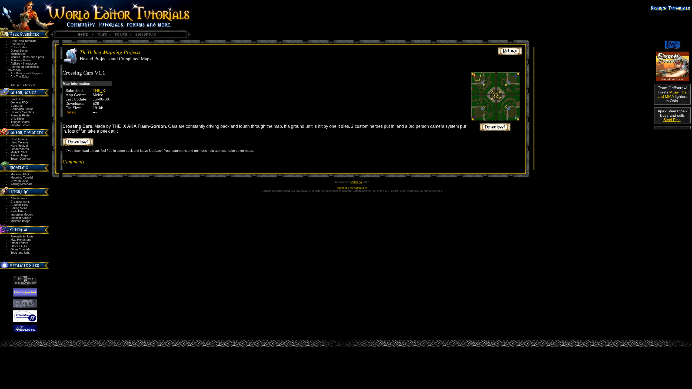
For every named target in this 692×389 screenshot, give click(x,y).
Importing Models (22, 214)
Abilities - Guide (21, 60)
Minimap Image (20, 221)
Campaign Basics (22, 108)
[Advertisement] (672, 149)
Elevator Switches (22, 112)
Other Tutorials (20, 249)
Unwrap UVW (19, 180)
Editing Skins (19, 208)
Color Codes (19, 47)
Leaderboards (20, 148)
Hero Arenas (19, 139)
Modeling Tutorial (22, 177)
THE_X (99, 90)
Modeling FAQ (20, 174)
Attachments (19, 198)
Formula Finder (21, 115)
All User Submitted (23, 85)
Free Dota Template (23, 40)
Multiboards (18, 53)
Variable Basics (21, 125)
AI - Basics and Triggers (26, 73)
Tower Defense (21, 158)
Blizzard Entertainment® (352, 187)
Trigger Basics (20, 121)
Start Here (17, 99)
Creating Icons (20, 201)
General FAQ (19, 102)
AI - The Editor (20, 76)
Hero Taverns (20, 142)
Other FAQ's (19, 246)
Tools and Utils (20, 252)
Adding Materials (21, 184)
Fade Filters (18, 211)
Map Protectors (21, 239)
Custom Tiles (19, 204)
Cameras (17, 105)
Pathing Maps (19, 155)
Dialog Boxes (19, 50)
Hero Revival (19, 145)
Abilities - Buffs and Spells (27, 57)
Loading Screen (21, 217)
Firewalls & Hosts (22, 236)
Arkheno (356, 181)
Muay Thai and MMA (672, 94)
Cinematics (18, 44)
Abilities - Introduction (24, 63)
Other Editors (19, 242)
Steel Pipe (672, 120)
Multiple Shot (19, 152)
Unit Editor (17, 118)
